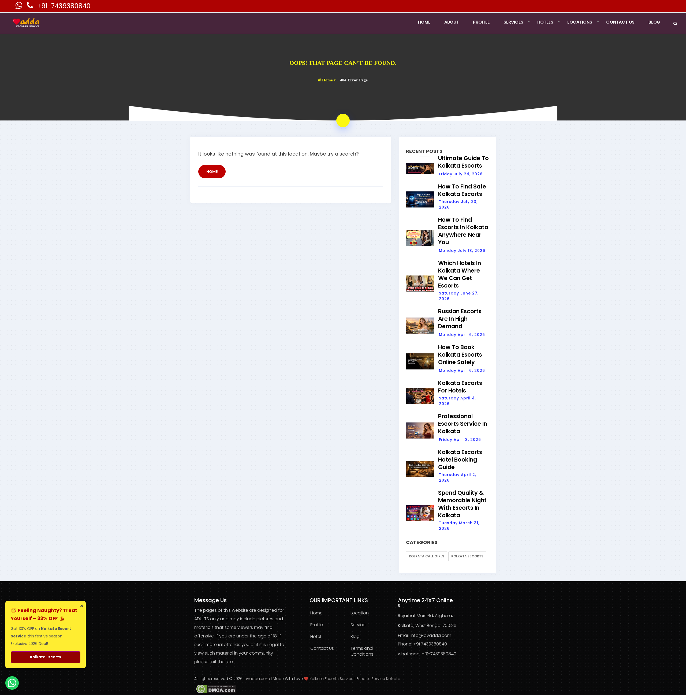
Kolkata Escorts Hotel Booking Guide (460, 459)
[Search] (675, 23)
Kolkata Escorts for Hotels (460, 386)
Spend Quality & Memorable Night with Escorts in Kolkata (462, 504)
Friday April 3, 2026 (460, 439)
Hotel (315, 636)
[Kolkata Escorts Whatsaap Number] (19, 7)
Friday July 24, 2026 (461, 174)
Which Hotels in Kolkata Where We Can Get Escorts (459, 274)
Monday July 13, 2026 (462, 250)
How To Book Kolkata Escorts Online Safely (460, 354)
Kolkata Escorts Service (331, 678)
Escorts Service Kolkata (378, 678)
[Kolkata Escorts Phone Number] (30, 7)
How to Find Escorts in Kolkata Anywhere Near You (463, 231)
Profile (481, 22)
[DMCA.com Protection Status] (215, 688)
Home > (328, 80)
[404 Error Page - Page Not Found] (343, 120)
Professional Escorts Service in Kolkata (462, 423)
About (451, 22)
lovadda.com (257, 678)
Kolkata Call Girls (426, 556)
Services (513, 22)
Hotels (545, 22)
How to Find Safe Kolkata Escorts (462, 190)
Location (360, 613)
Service (358, 625)
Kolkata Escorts (467, 556)
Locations (579, 22)
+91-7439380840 (64, 6)
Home (424, 22)
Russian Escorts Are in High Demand (460, 318)
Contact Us (620, 22)
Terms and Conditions (362, 651)
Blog (654, 22)
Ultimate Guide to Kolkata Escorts (463, 161)
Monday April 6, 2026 (462, 334)
